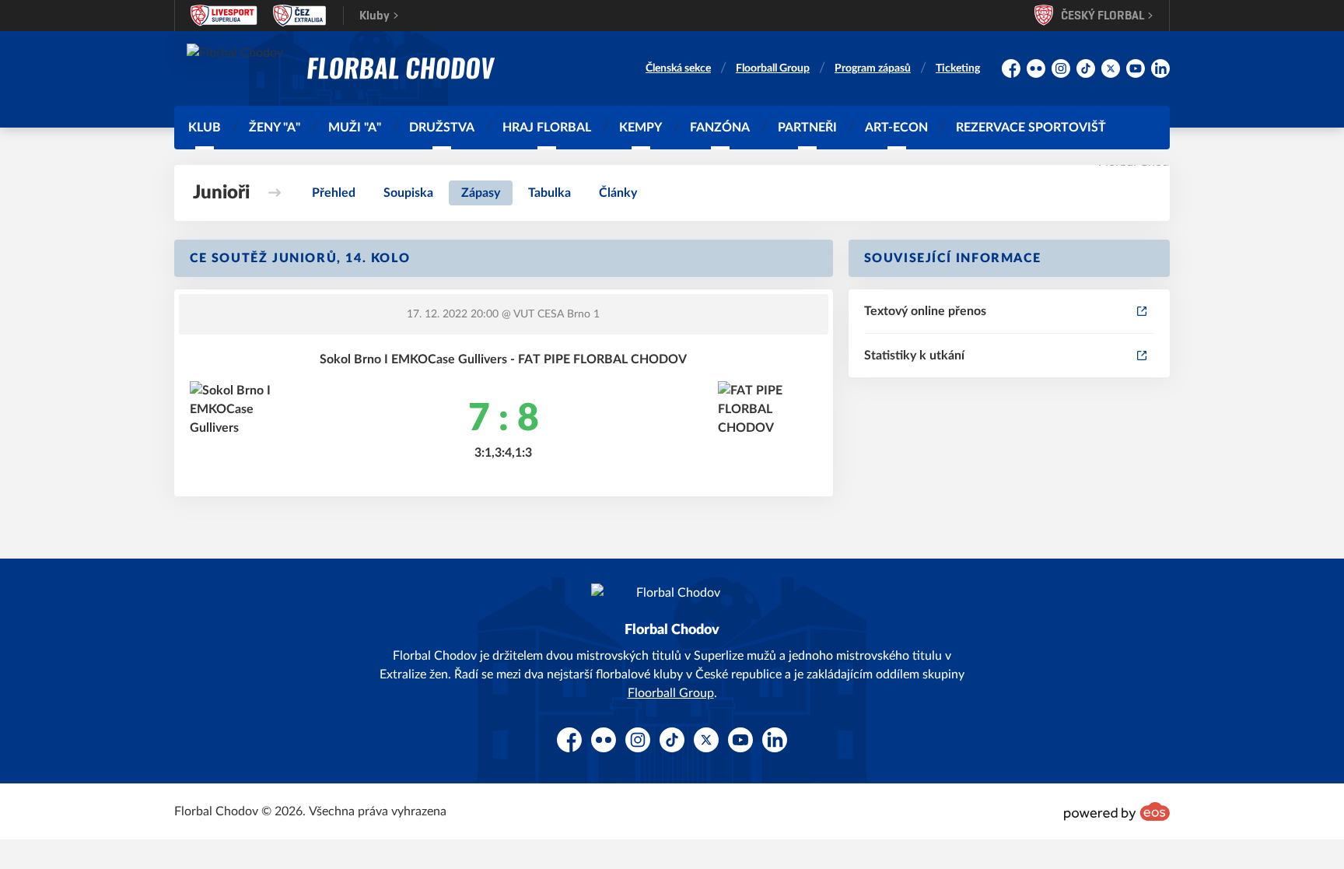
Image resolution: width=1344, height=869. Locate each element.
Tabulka (549, 193)
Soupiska (408, 193)
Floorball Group (773, 68)
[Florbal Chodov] (401, 68)
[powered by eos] (1117, 811)
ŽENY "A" (274, 127)
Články (618, 193)
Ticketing (958, 68)
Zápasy (480, 193)
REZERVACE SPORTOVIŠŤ (1031, 127)
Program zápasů (873, 68)
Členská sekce (678, 68)
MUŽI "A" (354, 127)
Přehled (333, 193)
